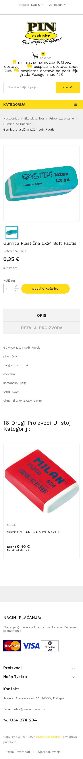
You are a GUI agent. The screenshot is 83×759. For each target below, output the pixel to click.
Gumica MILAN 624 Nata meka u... (35, 532)
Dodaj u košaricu (45, 288)
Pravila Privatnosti (17, 751)
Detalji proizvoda (41, 327)
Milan (11, 525)
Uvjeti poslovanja (48, 751)
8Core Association (49, 736)
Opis (41, 315)
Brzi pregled (73, 454)
